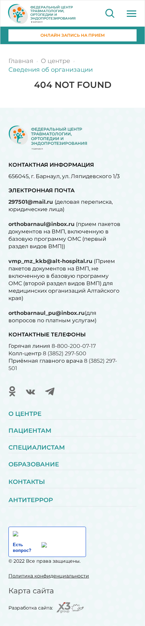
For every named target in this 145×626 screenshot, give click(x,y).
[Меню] (131, 14)
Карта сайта (31, 590)
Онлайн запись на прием (72, 35)
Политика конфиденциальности (48, 576)
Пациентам (29, 430)
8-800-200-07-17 (74, 346)
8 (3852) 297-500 (64, 353)
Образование (33, 464)
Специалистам (36, 447)
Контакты (26, 482)
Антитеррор (30, 500)
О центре (24, 414)
